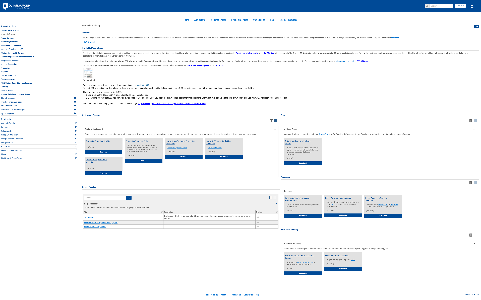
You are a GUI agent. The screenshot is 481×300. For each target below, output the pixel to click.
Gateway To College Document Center (15, 94)
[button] (129, 198)
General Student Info (9, 64)
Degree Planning (89, 187)
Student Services (218, 19)
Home (186, 19)
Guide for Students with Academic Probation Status (297, 199)
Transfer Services (8, 79)
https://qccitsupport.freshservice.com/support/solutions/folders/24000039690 (172, 104)
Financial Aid (394, 205)
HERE (332, 204)
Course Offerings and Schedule (177, 148)
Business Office (383, 205)
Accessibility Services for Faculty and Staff (17, 57)
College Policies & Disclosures (12, 139)
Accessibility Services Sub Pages (13, 110)
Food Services (6, 146)
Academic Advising (8, 34)
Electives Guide (89, 217)
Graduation (5, 68)
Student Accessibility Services (13, 53)
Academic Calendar (8, 123)
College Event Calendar (9, 135)
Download (111, 152)
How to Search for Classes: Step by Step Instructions (180, 142)
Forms (283, 115)
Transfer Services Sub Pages (11, 102)
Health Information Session (305, 262)
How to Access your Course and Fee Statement (378, 199)
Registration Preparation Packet (137, 141)
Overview (86, 33)
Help (272, 19)
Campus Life (259, 19)
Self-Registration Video (215, 148)
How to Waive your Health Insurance (338, 198)
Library (3, 154)
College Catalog (7, 131)
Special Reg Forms (8, 114)
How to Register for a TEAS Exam (337, 256)
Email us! (395, 38)
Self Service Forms (8, 75)
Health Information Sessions (11, 150)
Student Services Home (10, 30)
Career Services (7, 38)
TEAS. (353, 260)
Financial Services (239, 19)
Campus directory (251, 295)
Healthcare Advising (289, 229)
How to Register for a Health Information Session (299, 257)
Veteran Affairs (7, 91)
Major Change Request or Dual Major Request (298, 142)
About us (224, 295)
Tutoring (4, 87)
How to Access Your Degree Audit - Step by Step (101, 223)
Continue (460, 6)
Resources (285, 177)
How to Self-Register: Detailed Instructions (96, 161)
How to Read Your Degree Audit (95, 227)
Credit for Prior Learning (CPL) (13, 49)
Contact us (236, 295)
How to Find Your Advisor (92, 48)
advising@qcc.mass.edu (345, 61)
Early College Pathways (10, 60)
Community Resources (10, 42)
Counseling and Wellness (11, 45)
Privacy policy (212, 295)
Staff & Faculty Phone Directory (12, 158)
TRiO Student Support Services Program (16, 83)
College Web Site (7, 143)
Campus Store (6, 127)
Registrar (4, 72)
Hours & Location (89, 42)
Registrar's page (324, 134)
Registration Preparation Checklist (98, 141)
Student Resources (8, 98)
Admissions (199, 19)
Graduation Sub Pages (9, 106)
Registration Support (91, 115)
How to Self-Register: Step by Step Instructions (218, 142)
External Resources (288, 19)
